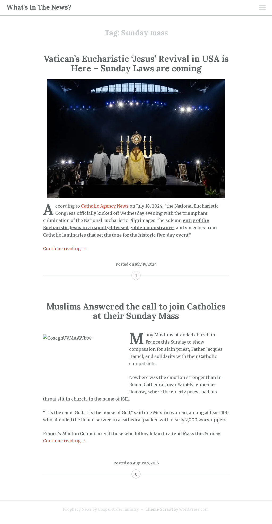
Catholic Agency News (105, 206)
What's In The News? (38, 7)
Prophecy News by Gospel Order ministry (101, 509)
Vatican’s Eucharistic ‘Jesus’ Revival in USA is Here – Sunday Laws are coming (136, 63)
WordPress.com (194, 509)
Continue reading (64, 248)
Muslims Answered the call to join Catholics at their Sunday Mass (136, 311)
